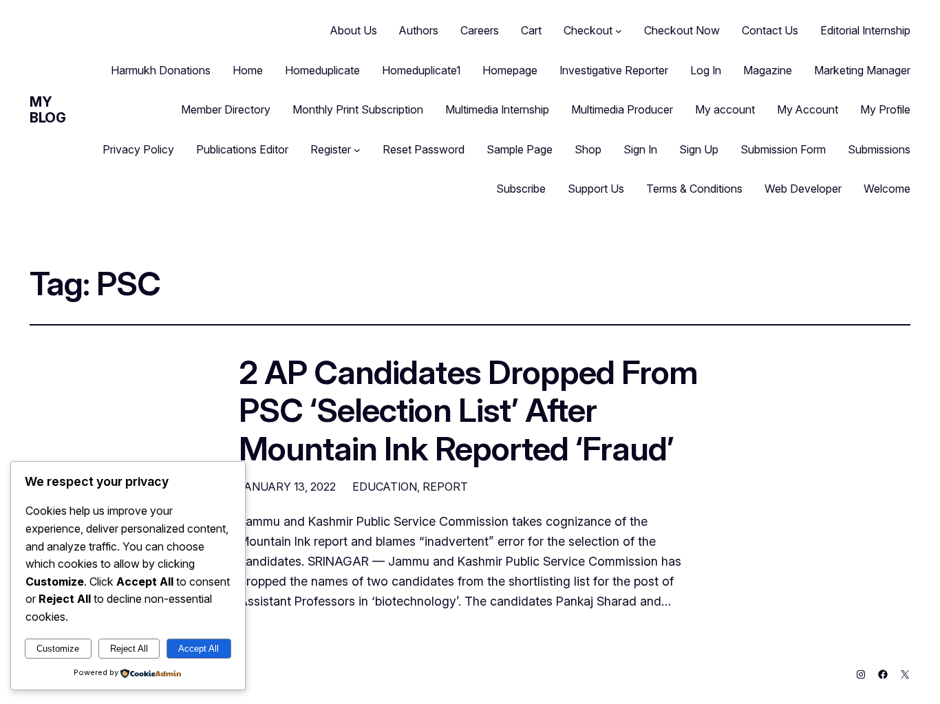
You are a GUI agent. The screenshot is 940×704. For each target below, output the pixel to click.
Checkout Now (682, 30)
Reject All (129, 648)
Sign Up (698, 149)
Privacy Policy (138, 149)
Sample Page (520, 149)
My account (725, 109)
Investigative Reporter (613, 70)
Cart (531, 30)
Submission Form (783, 149)
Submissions (879, 149)
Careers (479, 30)
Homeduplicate (322, 70)
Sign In (640, 149)
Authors (418, 30)
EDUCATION (384, 486)
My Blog (47, 110)
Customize (57, 648)
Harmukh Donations (161, 70)
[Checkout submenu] (618, 31)
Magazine (767, 70)
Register (330, 149)
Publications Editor (242, 149)
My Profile (885, 109)
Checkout (588, 30)
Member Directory (225, 109)
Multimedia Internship (497, 109)
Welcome (887, 188)
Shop (588, 149)
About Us (353, 30)
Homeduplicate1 (421, 70)
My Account (807, 109)
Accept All (198, 648)
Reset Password (423, 149)
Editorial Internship (865, 30)
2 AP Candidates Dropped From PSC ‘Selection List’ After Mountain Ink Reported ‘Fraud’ (468, 410)
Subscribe (521, 188)
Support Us (596, 188)
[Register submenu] (357, 150)
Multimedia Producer (622, 109)
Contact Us (770, 30)
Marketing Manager (862, 70)
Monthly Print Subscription (357, 109)
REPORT (445, 486)
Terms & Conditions (694, 188)
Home (248, 70)
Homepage (509, 70)
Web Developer (803, 188)
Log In (705, 70)
